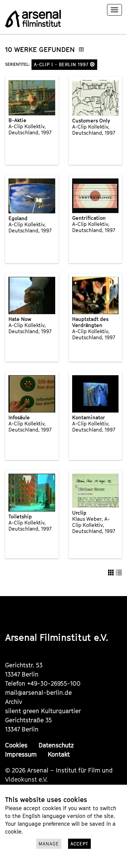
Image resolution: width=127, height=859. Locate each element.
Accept (79, 843)
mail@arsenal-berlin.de (38, 692)
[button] (92, 64)
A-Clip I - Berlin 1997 (62, 64)
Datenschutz (56, 745)
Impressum (21, 754)
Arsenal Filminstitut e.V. (56, 637)
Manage (49, 843)
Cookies (16, 745)
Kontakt (59, 754)
